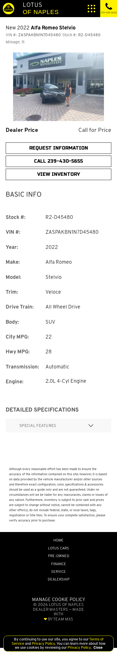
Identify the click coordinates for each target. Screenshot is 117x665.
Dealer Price (22, 130)
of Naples (41, 8)
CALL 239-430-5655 (58, 161)
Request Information (58, 148)
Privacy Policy (43, 643)
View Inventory (58, 174)
